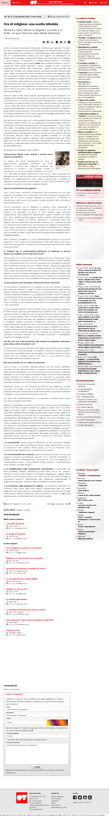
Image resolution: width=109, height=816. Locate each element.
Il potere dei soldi (85, 404)
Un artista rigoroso (85, 407)
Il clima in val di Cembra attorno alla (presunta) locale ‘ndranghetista (90, 41)
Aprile (86, 525)
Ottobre (89, 494)
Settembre (85, 499)
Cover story (36, 17)
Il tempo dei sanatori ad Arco (90, 422)
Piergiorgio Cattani (15, 632)
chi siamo (32, 807)
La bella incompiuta (86, 420)
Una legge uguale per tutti (58, 504)
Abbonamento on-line (59, 807)
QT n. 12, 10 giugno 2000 (17, 552)
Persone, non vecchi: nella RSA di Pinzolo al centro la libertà (89, 412)
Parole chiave (56, 798)
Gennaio (90, 479)
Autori (53, 803)
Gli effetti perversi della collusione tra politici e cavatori (89, 154)
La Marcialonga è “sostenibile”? (85, 390)
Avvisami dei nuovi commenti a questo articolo (27, 740)
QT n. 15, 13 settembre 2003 (19, 614)
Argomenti (54, 801)
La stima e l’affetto (85, 394)
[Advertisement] (37, 661)
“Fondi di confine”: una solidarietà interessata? (87, 400)
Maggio (89, 518)
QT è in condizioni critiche (88, 190)
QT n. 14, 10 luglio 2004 (17, 635)
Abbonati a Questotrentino (89, 203)
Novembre (83, 489)
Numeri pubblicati (57, 796)
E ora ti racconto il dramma (89, 417)
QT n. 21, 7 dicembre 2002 (18, 604)
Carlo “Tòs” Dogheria (16, 612)
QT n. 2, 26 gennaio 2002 (18, 17)
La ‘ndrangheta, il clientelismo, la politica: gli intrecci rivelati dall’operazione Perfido (90, 66)
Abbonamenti (55, 805)
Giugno (86, 511)
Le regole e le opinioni (56, 79)
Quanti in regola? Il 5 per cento (18, 504)
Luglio (87, 505)
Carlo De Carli (13, 38)
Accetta (101, 815)
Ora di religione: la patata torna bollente (39, 431)
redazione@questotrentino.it (39, 805)
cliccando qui (25, 730)
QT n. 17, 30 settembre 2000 (19, 563)
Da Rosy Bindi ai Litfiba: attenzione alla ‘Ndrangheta (89, 165)
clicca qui (94, 815)
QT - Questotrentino (86, 397)
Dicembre (82, 484)
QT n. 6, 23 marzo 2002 (17, 573)
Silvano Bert (13, 602)
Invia (38, 767)
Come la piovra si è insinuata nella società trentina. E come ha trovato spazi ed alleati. (90, 76)
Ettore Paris (13, 622)
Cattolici (19, 510)
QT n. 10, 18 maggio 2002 (18, 583)
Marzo (86, 531)
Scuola (27, 510)
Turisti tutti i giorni (85, 425)
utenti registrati (46, 699)
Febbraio (89, 474)
